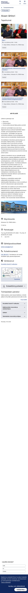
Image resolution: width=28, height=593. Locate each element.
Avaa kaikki (24, 299)
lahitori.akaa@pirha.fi (7, 247)
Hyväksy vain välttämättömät (16, 586)
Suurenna (17, 279)
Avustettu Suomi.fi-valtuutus (9, 264)
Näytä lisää (14, 113)
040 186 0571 (5, 254)
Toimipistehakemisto (8, 7)
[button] (14, 565)
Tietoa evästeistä (6, 582)
